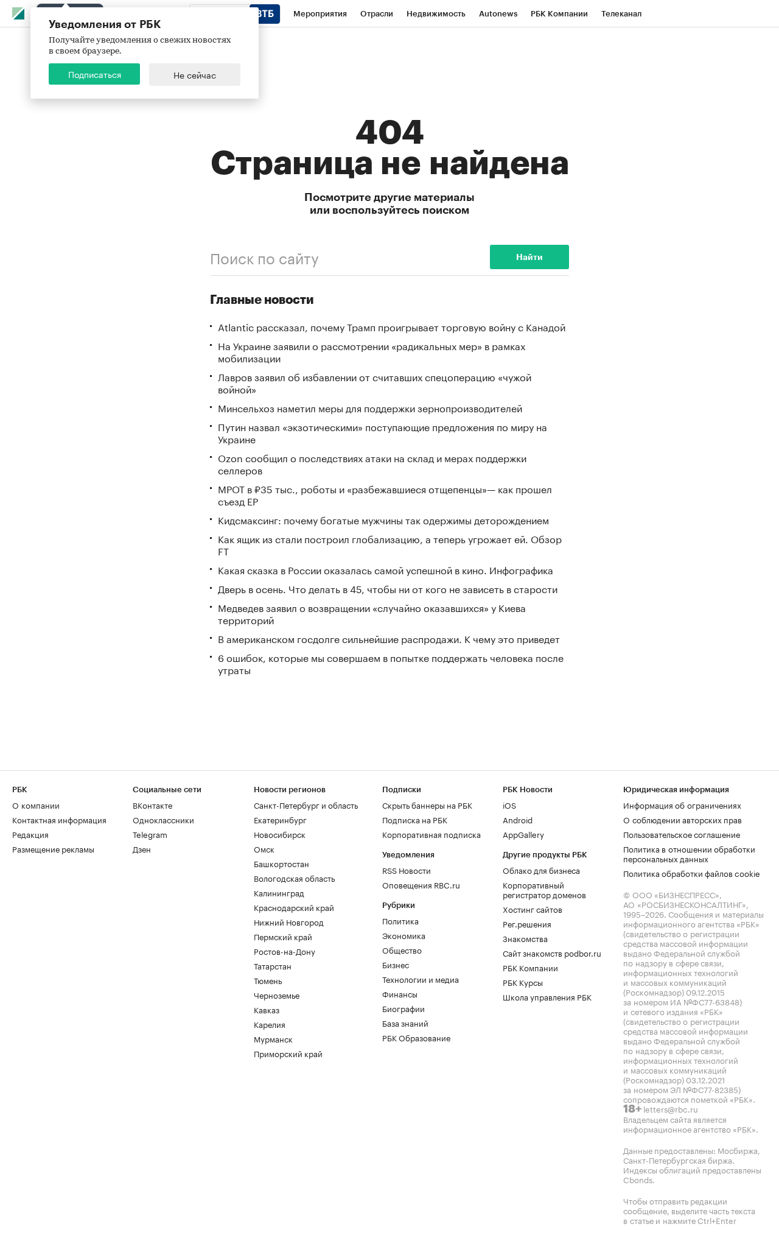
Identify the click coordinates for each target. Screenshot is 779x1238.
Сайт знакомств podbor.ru (552, 952)
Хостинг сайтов (532, 908)
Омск (264, 848)
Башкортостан (281, 863)
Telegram (150, 834)
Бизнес (395, 964)
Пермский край (283, 936)
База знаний (405, 1022)
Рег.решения (527, 923)
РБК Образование (416, 1037)
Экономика (403, 935)
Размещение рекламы (53, 848)
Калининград (279, 892)
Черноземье (276, 994)
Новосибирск (280, 834)
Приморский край (288, 1053)
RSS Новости (406, 869)
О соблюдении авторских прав (682, 819)
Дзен (142, 848)
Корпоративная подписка (431, 834)
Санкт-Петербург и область (306, 804)
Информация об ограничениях (682, 804)
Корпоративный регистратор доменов (544, 889)
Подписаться (94, 73)
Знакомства (525, 938)
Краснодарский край (294, 907)
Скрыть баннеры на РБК (427, 804)
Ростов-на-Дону (284, 950)
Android (518, 819)
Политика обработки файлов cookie (691, 873)
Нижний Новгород (289, 921)
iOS (509, 804)
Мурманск (273, 1038)
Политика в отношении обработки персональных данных (689, 853)
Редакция (30, 834)
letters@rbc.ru (670, 1108)
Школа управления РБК (547, 996)
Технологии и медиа (420, 978)
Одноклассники (163, 819)
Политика (400, 920)
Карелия (269, 1024)
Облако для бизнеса (541, 869)
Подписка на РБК (414, 819)
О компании (36, 804)
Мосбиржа (738, 1150)
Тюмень (268, 980)
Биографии (403, 1008)
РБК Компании (530, 967)
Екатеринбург (280, 819)
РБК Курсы (523, 982)
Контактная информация (59, 819)
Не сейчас (194, 74)
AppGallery (523, 834)
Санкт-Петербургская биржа (677, 1159)
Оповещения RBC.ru (421, 884)
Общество (402, 949)
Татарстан (273, 965)
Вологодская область (294, 877)
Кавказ (266, 1009)
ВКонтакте (152, 804)
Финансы (399, 993)
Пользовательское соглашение (681, 834)
